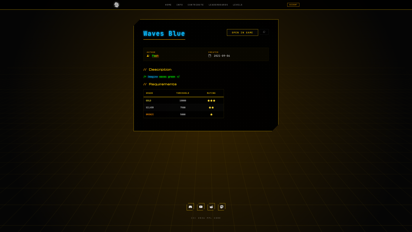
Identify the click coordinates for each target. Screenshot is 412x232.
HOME (168, 4)
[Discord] (190, 206)
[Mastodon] (221, 206)
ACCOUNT (293, 5)
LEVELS (238, 4)
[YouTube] (200, 206)
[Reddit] (211, 206)
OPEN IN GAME (242, 32)
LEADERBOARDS (218, 4)
